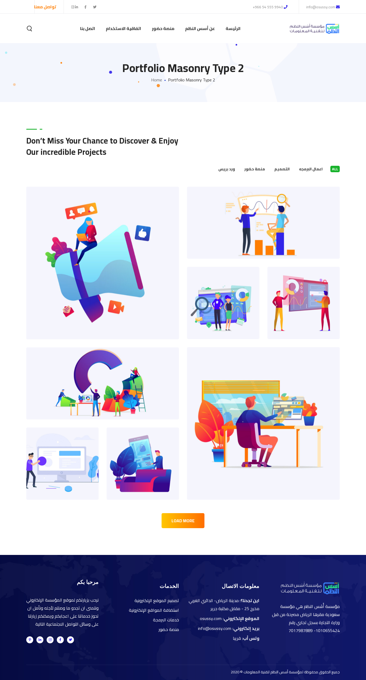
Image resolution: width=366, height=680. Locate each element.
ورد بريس (226, 169)
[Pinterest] (29, 639)
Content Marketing (263, 411)
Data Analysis (142, 452)
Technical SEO (223, 291)
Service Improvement (102, 371)
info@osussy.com (321, 6)
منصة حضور (254, 169)
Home (156, 80)
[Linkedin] (39, 639)
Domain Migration (303, 291)
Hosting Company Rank (62, 446)
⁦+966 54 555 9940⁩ (268, 6)
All (335, 169)
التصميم (282, 169)
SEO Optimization (263, 211)
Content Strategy (103, 251)
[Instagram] (50, 639)
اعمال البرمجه (311, 169)
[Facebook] (60, 639)
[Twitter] (70, 639)
